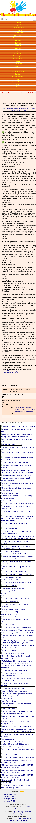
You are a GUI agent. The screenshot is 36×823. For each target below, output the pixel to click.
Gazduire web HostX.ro (23, 807)
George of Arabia (9, 801)
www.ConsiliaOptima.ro (10, 373)
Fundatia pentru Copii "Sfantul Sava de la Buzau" (19, 819)
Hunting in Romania (10, 798)
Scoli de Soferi (8, 796)
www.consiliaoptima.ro (23, 407)
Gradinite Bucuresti (10, 794)
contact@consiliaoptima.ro (24, 412)
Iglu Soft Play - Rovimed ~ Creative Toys (22, 812)
